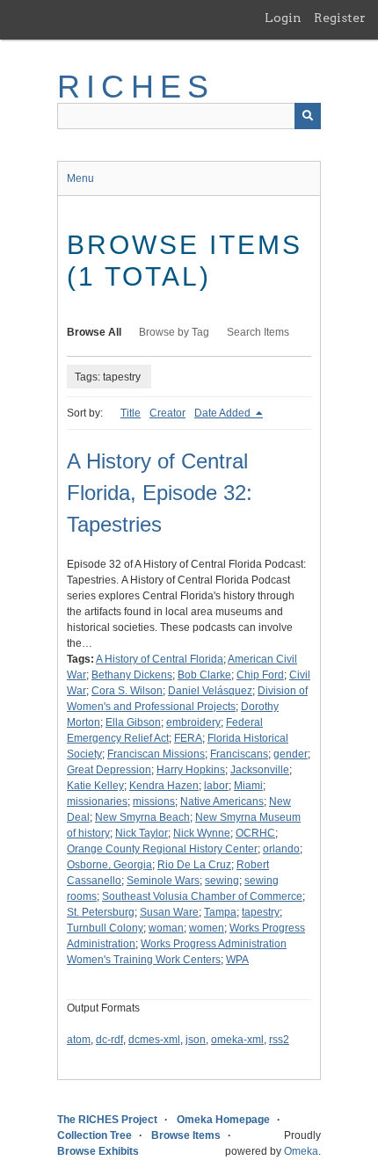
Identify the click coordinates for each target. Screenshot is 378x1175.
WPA (237, 960)
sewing (222, 880)
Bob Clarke (204, 675)
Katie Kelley (95, 786)
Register (340, 18)
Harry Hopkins (190, 770)
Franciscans (239, 754)
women (206, 928)
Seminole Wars (163, 880)
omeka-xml (237, 1040)
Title (130, 413)
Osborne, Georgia (109, 865)
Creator (167, 413)
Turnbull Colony (105, 928)
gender (290, 754)
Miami (248, 786)
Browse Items (186, 1135)
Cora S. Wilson (127, 691)
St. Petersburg (100, 912)
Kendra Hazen (164, 786)
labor (216, 786)
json (195, 1040)
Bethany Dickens (131, 675)
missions (154, 801)
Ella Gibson (133, 722)
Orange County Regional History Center (162, 849)
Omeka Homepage (223, 1119)
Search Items (258, 332)
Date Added (223, 413)
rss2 (279, 1040)
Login (283, 18)
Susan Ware (169, 912)
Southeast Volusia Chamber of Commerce (202, 896)
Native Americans (222, 801)
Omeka (301, 1151)
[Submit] (307, 116)
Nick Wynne (201, 833)
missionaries (97, 801)
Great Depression (109, 770)
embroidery (193, 722)
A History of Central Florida (159, 659)
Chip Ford (260, 675)
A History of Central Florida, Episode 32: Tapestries (159, 492)
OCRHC (255, 833)
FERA (188, 738)
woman (166, 928)
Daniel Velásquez (210, 691)
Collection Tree (94, 1135)
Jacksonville (259, 770)
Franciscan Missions (156, 754)
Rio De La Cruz (194, 865)
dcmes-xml (154, 1040)
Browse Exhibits (98, 1151)
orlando (281, 849)
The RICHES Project (107, 1119)
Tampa (220, 912)
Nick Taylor (141, 833)
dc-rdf (109, 1040)
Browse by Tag (174, 332)
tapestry (261, 912)
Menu (80, 178)
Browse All (94, 332)
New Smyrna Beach (142, 817)
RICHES (135, 87)
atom (79, 1040)
